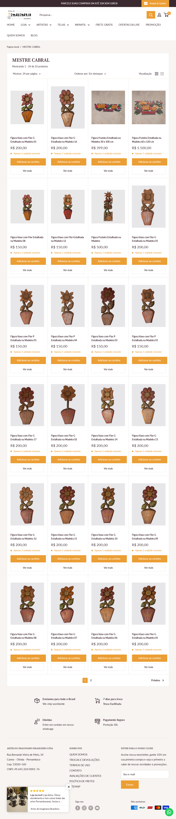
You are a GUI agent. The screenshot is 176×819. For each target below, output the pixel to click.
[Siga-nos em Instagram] (84, 808)
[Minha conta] (159, 15)
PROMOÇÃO (153, 24)
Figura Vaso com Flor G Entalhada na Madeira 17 (23, 437)
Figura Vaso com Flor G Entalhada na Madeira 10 (104, 536)
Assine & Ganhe (158, 3)
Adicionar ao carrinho (28, 161)
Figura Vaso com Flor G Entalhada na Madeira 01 (23, 139)
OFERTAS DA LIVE (129, 24)
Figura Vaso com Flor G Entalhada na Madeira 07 (64, 636)
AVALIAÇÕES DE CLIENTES (85, 775)
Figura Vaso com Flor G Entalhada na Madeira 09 (145, 536)
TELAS (61, 24)
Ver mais (27, 170)
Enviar (130, 784)
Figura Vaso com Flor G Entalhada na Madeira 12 (23, 536)
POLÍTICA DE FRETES (81, 781)
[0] (166, 15)
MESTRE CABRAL (31, 46)
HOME (11, 24)
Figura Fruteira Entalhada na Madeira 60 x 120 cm (146, 139)
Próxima (155, 680)
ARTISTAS (42, 24)
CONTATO (75, 770)
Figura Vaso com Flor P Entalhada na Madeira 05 (23, 338)
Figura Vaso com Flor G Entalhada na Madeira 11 (64, 536)
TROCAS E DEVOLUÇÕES (84, 759)
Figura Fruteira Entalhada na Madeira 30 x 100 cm (106, 139)
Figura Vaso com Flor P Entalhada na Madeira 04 (64, 338)
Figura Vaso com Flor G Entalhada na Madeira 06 (104, 636)
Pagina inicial (13, 46)
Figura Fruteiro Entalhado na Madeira (106, 239)
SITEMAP (74, 786)
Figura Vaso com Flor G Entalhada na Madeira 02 (64, 437)
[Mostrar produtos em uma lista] (162, 73)
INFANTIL (80, 24)
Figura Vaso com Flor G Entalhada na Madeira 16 (64, 139)
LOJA (24, 24)
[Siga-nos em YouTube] (97, 808)
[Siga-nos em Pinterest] (90, 808)
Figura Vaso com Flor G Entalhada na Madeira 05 (145, 636)
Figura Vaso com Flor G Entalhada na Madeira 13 (145, 437)
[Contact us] (169, 812)
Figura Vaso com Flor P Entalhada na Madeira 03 (104, 338)
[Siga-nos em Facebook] (77, 808)
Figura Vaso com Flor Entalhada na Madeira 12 (67, 239)
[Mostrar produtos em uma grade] (156, 73)
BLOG (34, 35)
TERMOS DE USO (79, 765)
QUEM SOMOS (16, 35)
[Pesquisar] (151, 15)
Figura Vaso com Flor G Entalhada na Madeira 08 (23, 636)
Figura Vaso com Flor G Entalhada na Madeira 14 (104, 437)
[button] (68, 786)
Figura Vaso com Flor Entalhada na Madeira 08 (26, 239)
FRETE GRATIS (104, 24)
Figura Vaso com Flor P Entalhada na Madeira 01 (145, 338)
